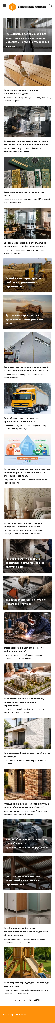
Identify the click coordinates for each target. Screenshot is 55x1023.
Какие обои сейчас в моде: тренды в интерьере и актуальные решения (23, 525)
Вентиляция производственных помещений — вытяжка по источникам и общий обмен (27, 142)
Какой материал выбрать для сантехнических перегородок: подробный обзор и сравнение (26, 931)
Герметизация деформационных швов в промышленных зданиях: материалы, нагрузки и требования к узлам (27, 40)
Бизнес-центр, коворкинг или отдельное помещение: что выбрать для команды (25, 244)
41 (29, 1000)
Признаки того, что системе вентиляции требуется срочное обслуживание (25, 563)
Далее (37, 1000)
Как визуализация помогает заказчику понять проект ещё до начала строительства (24, 702)
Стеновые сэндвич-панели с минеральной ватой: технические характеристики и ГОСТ (27, 369)
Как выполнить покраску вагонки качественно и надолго (21, 92)
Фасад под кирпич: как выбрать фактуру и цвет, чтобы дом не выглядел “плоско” (26, 805)
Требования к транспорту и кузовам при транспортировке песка (24, 319)
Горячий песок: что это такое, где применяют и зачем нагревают (21, 420)
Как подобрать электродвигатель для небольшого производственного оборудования (27, 843)
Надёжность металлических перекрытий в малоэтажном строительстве (23, 880)
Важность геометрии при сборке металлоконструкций (26, 601)
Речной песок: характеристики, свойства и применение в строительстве (25, 282)
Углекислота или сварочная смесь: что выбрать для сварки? (24, 649)
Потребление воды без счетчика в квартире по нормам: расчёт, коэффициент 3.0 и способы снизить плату (27, 472)
